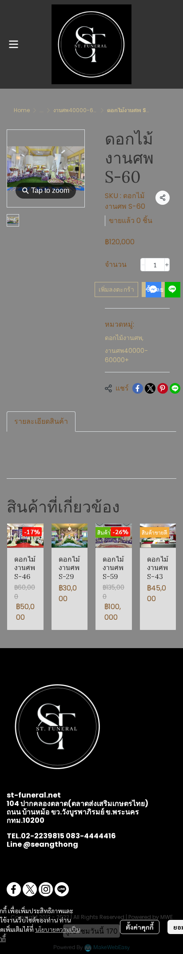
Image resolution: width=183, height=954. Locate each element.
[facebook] (14, 889)
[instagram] (46, 889)
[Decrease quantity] (143, 264)
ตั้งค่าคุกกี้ (140, 927)
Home (22, 110)
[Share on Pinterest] (162, 388)
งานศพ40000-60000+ (82, 110)
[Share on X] (150, 388)
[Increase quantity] (167, 264)
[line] (62, 889)
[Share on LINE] (175, 388)
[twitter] (30, 889)
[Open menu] (13, 44)
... (42, 110)
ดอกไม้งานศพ (124, 337)
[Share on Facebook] (137, 388)
